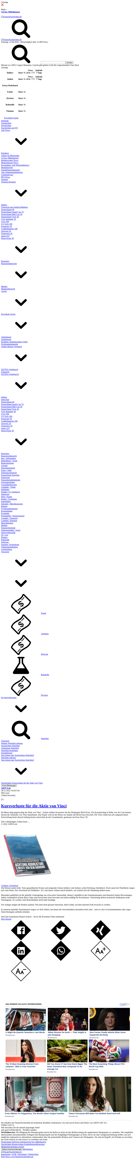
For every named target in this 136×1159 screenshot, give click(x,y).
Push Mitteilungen (9, 786)
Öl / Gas (4, 535)
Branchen (5, 261)
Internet (4, 506)
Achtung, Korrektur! (9, 885)
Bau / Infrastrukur (8, 458)
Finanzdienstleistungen (10, 480)
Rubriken (5, 153)
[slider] (5, 797)
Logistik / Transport (9, 518)
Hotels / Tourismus (9, 499)
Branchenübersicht (9, 263)
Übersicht (5, 372)
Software (5, 542)
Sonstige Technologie (10, 544)
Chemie (4, 465)
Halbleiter (5, 489)
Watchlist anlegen (8, 758)
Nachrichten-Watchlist (10, 746)
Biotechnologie (7, 463)
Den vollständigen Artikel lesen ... (15, 822)
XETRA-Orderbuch (9, 369)
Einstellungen (6, 753)
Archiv (4, 291)
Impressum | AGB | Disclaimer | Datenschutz (20, 1154)
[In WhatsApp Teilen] (61, 960)
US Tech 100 (6, 224)
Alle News (5, 130)
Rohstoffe (5, 540)
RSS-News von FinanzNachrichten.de (17, 1157)
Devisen (44, 695)
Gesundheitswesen (9, 485)
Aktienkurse (6, 337)
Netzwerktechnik (8, 532)
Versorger (5, 552)
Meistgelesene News (9, 163)
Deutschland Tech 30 (10, 217)
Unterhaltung (6, 549)
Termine (4, 179)
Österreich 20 (6, 233)
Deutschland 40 (7, 209)
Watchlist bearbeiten (9, 750)
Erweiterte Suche (11, 118)
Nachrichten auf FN (9, 128)
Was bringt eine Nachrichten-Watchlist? (17, 755)
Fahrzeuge (5, 477)
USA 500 (5, 221)
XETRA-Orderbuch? (10, 374)
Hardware (5, 494)
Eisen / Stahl (6, 470)
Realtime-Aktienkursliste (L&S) (14, 342)
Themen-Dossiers (8, 182)
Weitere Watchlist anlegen (12, 743)
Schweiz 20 (6, 231)
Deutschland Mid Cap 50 (11, 214)
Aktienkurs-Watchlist (10, 748)
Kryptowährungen (8, 697)
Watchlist (45, 738)
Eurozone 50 (6, 226)
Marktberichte (7, 167)
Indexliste (5, 399)
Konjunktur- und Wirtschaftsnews (15, 165)
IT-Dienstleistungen (9, 509)
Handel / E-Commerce (10, 492)
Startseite (5, 121)
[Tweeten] (61, 939)
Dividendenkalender (9, 344)
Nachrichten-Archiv (15, 1147)
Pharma (4, 537)
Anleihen (45, 634)
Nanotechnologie (8, 528)
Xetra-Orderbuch (21, 1142)
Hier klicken (6, 919)
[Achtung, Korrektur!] (26, 883)
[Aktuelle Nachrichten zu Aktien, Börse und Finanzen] (11, 17)
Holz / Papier (6, 497)
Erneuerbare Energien (10, 475)
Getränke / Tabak (8, 487)
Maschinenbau (7, 523)
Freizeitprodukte (8, 482)
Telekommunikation (9, 547)
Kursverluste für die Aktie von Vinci (34, 805)
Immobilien (6, 501)
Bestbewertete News (9, 160)
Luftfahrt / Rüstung (9, 521)
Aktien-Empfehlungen (27, 1144)
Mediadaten (28, 1149)
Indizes (4, 205)
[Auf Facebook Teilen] (21, 939)
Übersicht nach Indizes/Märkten (14, 207)
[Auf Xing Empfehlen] (101, 939)
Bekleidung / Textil (9, 461)
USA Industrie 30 (8, 219)
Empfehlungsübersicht (10, 170)
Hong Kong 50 (7, 238)
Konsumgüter (6, 511)
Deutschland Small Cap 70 (12, 212)
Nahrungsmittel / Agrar (10, 530)
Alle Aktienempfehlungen (12, 172)
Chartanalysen (7, 175)
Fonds (43, 613)
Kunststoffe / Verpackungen (12, 516)
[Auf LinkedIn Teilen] (21, 960)
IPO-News (5, 177)
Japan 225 (5, 236)
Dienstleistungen (8, 468)
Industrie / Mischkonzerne (12, 504)
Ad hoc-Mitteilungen (10, 12)
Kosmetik (5, 513)
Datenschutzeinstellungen (12, 1149)
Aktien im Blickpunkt (10, 155)
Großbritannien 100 (9, 229)
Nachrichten (6, 123)
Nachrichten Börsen (9, 1144)
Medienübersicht (8, 289)
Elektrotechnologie (9, 473)
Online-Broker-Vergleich (11, 346)
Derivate (44, 654)
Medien (4, 286)
